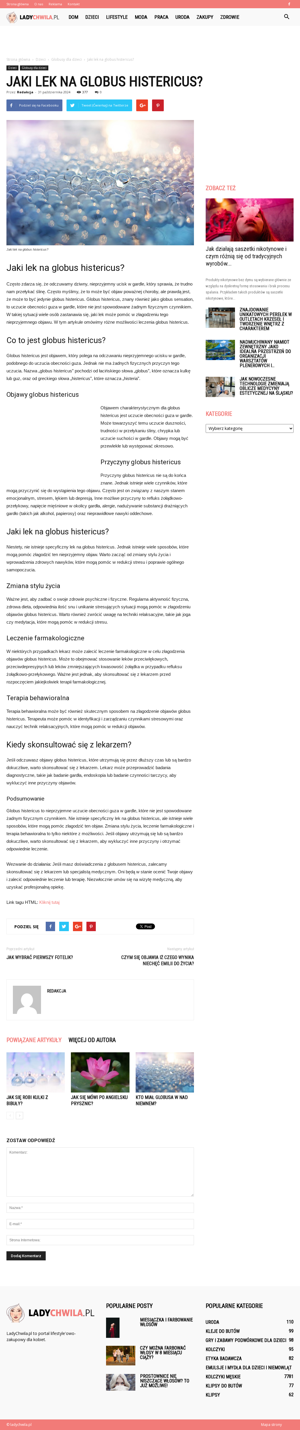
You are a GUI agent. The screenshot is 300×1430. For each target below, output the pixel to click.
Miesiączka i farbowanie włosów (166, 1322)
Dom (73, 17)
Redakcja (25, 92)
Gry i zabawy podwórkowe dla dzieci (246, 1340)
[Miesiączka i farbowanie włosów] (113, 1328)
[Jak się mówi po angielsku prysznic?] (100, 1072)
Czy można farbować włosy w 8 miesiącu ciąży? (163, 1352)
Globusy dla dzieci (34, 68)
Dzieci (92, 17)
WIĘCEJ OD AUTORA (92, 1040)
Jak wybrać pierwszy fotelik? (39, 957)
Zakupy (205, 17)
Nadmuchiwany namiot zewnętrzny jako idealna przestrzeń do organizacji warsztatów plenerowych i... (265, 353)
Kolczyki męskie (223, 1377)
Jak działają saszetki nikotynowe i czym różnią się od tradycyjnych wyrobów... (246, 256)
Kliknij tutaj (49, 902)
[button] (286, 17)
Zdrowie (229, 17)
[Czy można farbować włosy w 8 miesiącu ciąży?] (120, 1355)
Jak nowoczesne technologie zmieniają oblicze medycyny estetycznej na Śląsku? (266, 386)
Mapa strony (271, 1424)
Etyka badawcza (224, 1358)
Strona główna (17, 4)
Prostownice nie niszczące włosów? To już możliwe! (164, 1380)
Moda (141, 17)
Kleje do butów (223, 1331)
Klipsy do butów (224, 1386)
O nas (38, 4)
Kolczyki (215, 1349)
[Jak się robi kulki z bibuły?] (35, 1072)
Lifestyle (117, 17)
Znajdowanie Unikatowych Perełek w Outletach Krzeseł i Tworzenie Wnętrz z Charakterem (266, 319)
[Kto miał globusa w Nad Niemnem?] (165, 1072)
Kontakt (74, 4)
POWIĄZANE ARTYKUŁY (34, 1040)
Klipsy (213, 1395)
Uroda (182, 17)
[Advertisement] (150, 41)
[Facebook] (289, 4)
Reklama (55, 4)
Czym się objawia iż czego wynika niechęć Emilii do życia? (157, 960)
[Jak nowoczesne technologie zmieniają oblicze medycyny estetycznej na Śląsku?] (220, 387)
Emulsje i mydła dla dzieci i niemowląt (249, 1367)
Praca (161, 17)
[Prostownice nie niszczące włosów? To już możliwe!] (120, 1382)
